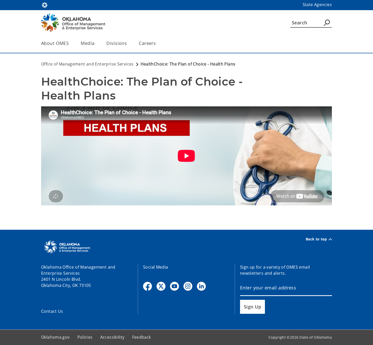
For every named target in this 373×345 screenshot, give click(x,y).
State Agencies (317, 4)
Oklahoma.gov (55, 337)
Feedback (141, 337)
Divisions (116, 43)
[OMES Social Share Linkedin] (201, 286)
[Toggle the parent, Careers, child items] (157, 43)
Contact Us (52, 311)
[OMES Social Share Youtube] (174, 286)
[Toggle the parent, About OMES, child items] (70, 43)
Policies (85, 337)
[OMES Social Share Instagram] (187, 286)
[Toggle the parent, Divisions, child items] (128, 43)
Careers (147, 43)
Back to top (316, 239)
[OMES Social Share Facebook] (147, 286)
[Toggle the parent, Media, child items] (96, 43)
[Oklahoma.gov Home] (44, 4)
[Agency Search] (327, 23)
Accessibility (112, 337)
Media (87, 43)
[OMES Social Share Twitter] (161, 286)
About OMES (55, 43)
